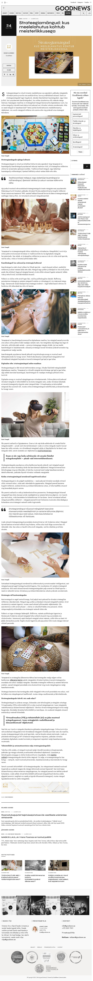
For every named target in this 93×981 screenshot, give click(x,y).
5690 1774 (43, 930)
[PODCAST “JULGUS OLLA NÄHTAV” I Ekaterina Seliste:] (53, 905)
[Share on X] (7, 74)
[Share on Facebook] (4, 74)
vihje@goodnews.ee (9, 939)
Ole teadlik (81, 231)
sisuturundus (9, 797)
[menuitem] (5, 13)
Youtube (87, 2)
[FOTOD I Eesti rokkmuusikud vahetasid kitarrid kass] (82, 905)
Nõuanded (81, 309)
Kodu (20, 18)
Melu (6, 834)
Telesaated (17, 834)
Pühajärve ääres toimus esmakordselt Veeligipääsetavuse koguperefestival (85, 299)
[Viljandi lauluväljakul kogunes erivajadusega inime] (67, 905)
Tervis (79, 196)
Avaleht (33, 947)
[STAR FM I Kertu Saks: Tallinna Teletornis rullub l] (23, 905)
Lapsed (79, 245)
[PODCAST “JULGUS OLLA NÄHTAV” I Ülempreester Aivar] (9, 905)
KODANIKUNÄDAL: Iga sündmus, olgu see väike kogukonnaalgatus (85, 283)
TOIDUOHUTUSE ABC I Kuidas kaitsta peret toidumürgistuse (84, 236)
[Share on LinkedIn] (10, 74)
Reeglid (39, 947)
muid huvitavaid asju (44, 451)
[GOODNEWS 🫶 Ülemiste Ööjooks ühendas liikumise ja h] (38, 905)
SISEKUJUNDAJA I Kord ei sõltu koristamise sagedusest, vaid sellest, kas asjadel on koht (58, 878)
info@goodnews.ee (68, 926)
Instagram (80, 2)
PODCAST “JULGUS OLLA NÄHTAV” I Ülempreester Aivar (83, 330)
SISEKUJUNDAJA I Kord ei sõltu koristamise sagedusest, (84, 315)
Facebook (73, 2)
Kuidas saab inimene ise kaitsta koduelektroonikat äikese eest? (35, 878)
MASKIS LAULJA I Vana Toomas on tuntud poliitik (26, 837)
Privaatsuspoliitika (68, 933)
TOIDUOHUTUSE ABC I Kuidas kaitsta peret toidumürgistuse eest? (10, 877)
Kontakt (60, 947)
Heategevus (81, 179)
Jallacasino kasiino (16, 680)
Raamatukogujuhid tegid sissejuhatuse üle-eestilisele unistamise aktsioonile (34, 816)
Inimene (80, 324)
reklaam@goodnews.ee (77, 937)
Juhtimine (80, 214)
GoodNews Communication (59, 977)
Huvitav (25, 18)
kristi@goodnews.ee (45, 932)
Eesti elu (7, 812)
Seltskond (11, 834)
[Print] (13, 74)
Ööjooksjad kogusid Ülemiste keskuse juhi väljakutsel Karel (84, 185)
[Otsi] (86, 166)
